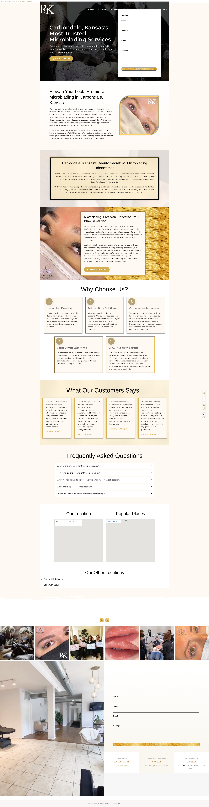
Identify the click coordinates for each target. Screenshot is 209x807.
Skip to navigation (7, 1)
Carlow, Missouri (51, 585)
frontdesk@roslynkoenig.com (157, 766)
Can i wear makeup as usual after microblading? (81, 494)
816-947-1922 (122, 766)
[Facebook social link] (102, 620)
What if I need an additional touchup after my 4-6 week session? (88, 480)
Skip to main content (23, 1)
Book (204, 408)
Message (124, 50)
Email (123, 40)
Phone (124, 31)
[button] (104, 466)
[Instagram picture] (17, 643)
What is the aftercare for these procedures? (78, 466)
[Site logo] (47, 9)
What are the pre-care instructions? (74, 487)
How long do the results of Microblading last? (79, 473)
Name (124, 21)
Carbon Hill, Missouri (53, 579)
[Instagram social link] (107, 620)
